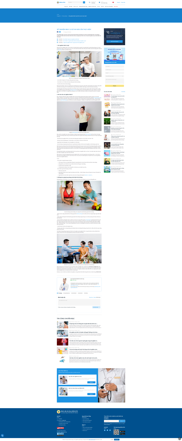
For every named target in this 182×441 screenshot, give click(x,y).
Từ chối (112, 439)
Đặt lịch (91, 382)
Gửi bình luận (95, 307)
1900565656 (60, 418)
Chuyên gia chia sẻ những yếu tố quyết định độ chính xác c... (83, 323)
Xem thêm (123, 91)
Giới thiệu (70, 6)
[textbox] (114, 76)
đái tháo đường (79, 213)
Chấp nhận (117, 439)
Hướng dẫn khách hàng (83, 6)
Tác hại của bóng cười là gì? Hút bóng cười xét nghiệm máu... (83, 349)
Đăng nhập (123, 2)
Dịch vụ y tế (76, 6)
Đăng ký (118, 2)
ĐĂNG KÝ (122, 421)
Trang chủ (58, 16)
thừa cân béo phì (75, 132)
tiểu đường (60, 49)
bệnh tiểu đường (64, 100)
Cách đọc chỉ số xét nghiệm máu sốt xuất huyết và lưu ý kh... (83, 358)
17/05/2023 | (71, 42)
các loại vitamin (88, 219)
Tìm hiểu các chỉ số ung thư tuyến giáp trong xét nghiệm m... (83, 340)
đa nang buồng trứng (97, 97)
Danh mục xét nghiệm (109, 6)
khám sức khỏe (88, 134)
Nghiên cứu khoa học (92, 6)
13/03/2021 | (68, 39)
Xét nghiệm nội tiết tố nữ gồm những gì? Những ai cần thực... (83, 332)
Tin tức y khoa (64, 16)
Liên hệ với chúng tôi (114, 41)
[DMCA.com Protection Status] (60, 434)
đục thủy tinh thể (73, 89)
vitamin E (90, 175)
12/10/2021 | (72, 40)
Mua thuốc (116, 6)
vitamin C (86, 175)
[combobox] (114, 76)
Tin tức (98, 6)
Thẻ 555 (102, 6)
